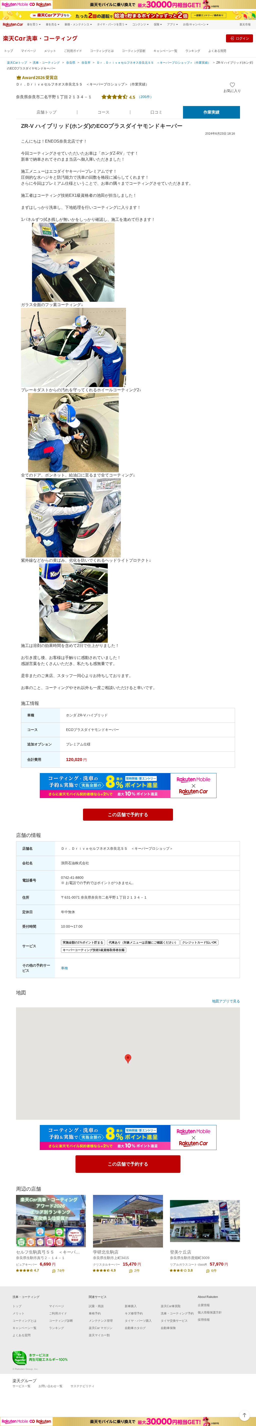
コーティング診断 (134, 51)
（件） (145, 97)
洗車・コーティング (46, 62)
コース (104, 112)
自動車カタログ (135, 1328)
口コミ (156, 112)
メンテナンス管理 (101, 1320)
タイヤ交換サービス (174, 1320)
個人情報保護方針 (210, 1312)
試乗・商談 (96, 1306)
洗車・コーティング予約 (177, 1313)
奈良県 (70, 62)
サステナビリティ (82, 1386)
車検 (64, 968)
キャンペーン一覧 (165, 51)
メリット (50, 51)
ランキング (192, 51)
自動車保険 (168, 1328)
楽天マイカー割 (99, 1335)
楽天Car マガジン (100, 1328)
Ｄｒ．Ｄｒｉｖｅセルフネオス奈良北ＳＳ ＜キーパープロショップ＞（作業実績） (154, 62)
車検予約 (95, 1313)
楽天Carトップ (17, 62)
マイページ (28, 51)
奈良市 (86, 62)
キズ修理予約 (134, 1313)
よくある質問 (217, 51)
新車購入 (131, 1306)
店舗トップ (46, 112)
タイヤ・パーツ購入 (138, 1320)
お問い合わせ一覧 (50, 1386)
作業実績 (212, 112)
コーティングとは (102, 51)
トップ (8, 51)
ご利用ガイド (73, 51)
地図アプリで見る (226, 1001)
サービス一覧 (21, 1386)
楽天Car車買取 (171, 1306)
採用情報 (204, 1319)
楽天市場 (245, 24)
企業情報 (204, 1305)
